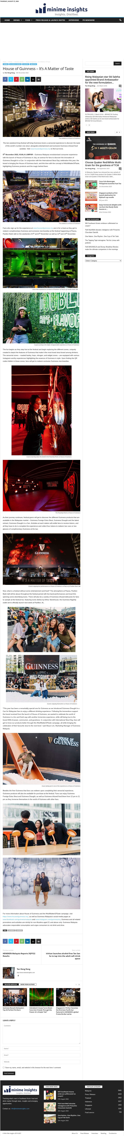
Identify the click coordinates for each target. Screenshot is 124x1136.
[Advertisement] (62, 41)
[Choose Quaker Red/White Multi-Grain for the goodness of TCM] (103, 147)
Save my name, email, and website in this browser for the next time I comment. (33, 1068)
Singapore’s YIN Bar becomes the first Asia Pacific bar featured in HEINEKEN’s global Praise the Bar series (67, 1011)
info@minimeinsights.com (20, 1109)
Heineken (19, 930)
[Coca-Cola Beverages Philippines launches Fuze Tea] (91, 184)
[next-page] (79, 984)
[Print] (38, 79)
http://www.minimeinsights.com (26, 972)
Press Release (90, 1094)
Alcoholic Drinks (19, 62)
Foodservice (112, 1133)
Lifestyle (88, 1109)
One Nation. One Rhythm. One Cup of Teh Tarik (102, 236)
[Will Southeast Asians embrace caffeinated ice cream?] (50, 1095)
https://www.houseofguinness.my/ (15, 916)
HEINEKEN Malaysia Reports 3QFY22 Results (19, 954)
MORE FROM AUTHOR (27, 984)
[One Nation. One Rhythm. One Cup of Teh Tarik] (50, 1118)
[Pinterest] (16, 79)
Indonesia (88, 1102)
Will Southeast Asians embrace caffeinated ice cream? (101, 224)
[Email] (33, 79)
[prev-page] (76, 984)
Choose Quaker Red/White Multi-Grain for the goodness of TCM (103, 164)
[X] (10, 79)
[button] (120, 20)
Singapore (88, 1105)
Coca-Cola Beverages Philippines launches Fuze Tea (110, 182)
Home (7, 20)
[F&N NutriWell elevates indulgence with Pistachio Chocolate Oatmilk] (50, 1106)
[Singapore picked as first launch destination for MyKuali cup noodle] (91, 196)
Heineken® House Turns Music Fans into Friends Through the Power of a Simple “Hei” (40, 1010)
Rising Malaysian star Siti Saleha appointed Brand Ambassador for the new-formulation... (102, 79)
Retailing (103, 1133)
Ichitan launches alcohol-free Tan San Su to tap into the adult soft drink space (63, 956)
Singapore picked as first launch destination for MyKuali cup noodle (108, 195)
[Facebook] (5, 79)
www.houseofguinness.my (43, 228)
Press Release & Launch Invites (50, 20)
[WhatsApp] (21, 79)
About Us (75, 1133)
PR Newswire (89, 20)
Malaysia (33, 64)
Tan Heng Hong (10, 73)
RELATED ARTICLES (11, 984)
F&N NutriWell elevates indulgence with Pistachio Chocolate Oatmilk (102, 231)
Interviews (74, 20)
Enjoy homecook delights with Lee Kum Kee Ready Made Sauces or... (110, 207)
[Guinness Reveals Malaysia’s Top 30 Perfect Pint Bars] (15, 997)
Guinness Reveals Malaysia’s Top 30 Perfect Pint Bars (13, 1009)
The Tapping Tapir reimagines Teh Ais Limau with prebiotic (102, 241)
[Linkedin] (27, 79)
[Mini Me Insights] (62, 10)
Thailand (88, 1098)
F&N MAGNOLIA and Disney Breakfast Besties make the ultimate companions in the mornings (101, 248)
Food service (89, 1112)
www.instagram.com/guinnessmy (48, 919)
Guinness (11, 930)
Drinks (16, 20)
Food (27, 20)
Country (25, 64)
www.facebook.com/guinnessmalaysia (17, 919)
